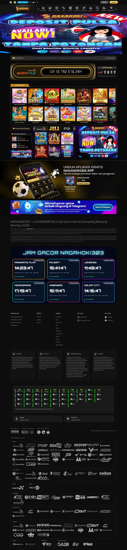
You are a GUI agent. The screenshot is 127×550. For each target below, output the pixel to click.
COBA (42, 136)
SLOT (57, 320)
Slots (50, 10)
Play (32, 73)
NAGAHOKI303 (30, 229)
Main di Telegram (23, 2)
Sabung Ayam (111, 10)
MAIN (20, 95)
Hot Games (43, 10)
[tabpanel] (63, 34)
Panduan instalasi (83, 183)
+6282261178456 (85, 320)
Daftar (113, 2)
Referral (39, 322)
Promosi (39, 317)
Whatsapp (110, 320)
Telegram (110, 317)
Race (63, 10)
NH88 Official (83, 317)
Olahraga (77, 10)
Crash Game (84, 10)
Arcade (91, 10)
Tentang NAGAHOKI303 (16, 317)
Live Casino (57, 10)
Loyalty (39, 320)
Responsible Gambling (16, 320)
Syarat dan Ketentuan (16, 322)
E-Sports (104, 10)
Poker (97, 10)
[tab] (41, 128)
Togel (70, 10)
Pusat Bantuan (14, 325)
